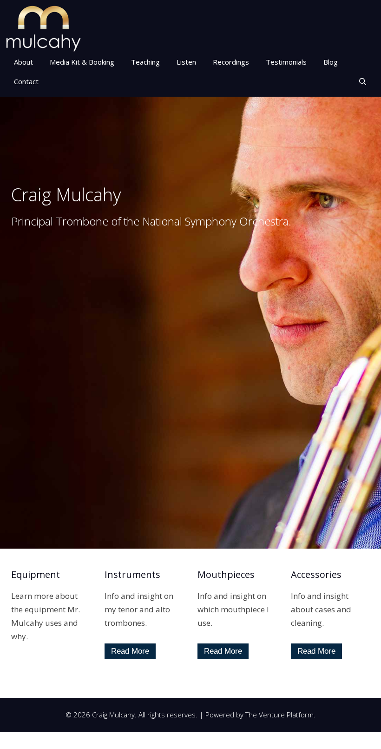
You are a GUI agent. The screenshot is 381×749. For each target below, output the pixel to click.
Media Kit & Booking (82, 61)
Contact (26, 81)
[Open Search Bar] (362, 81)
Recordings (231, 61)
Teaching (145, 61)
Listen (186, 61)
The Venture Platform (279, 714)
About (23, 61)
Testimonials (286, 61)
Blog (330, 61)
